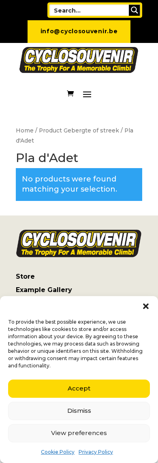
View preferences (79, 433)
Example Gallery (44, 290)
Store (25, 276)
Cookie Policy (58, 452)
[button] (146, 306)
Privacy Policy (96, 452)
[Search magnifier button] (134, 10)
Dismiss (79, 410)
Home (25, 130)
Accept (79, 388)
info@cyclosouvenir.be (79, 31)
